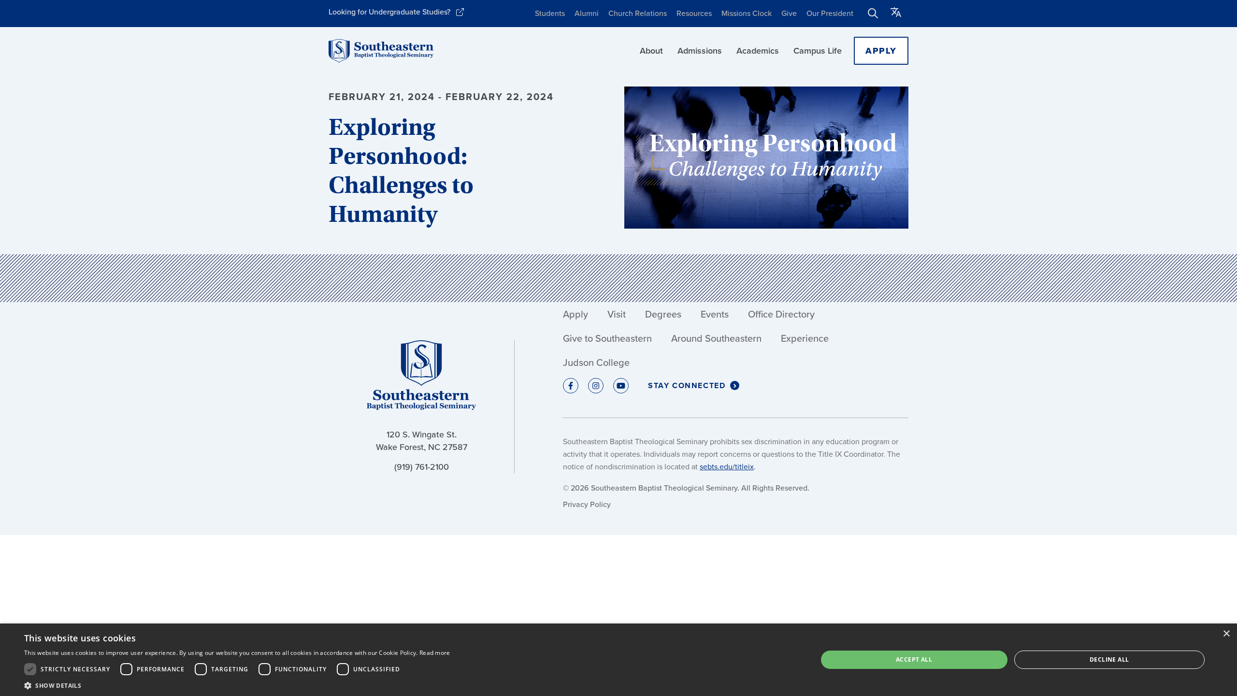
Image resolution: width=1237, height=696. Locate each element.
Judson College (596, 362)
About (651, 50)
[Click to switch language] (895, 13)
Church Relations (637, 13)
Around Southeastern (716, 338)
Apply (881, 50)
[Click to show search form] (873, 13)
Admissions (699, 50)
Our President (829, 13)
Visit (616, 314)
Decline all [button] (1109, 659)
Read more (434, 653)
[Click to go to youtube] (621, 385)
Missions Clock (746, 13)
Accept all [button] (914, 659)
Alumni (587, 13)
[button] (237, 685)
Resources (694, 13)
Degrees (663, 314)
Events (715, 314)
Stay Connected (686, 385)
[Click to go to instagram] (596, 385)
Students (550, 13)
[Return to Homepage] (381, 51)
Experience (805, 338)
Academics (757, 50)
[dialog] (618, 660)
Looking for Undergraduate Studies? (389, 11)
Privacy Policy (587, 504)
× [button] (1226, 634)
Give (789, 13)
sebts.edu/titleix (727, 466)
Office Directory (781, 314)
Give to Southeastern (607, 338)
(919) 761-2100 (421, 467)
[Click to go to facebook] (570, 385)
